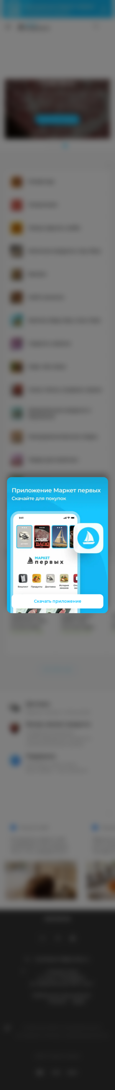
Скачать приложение (57, 601)
